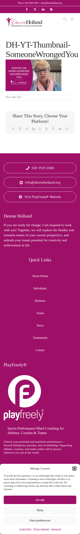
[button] (74, 468)
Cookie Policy (25, 529)
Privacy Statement (41, 529)
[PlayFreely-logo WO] (24, 377)
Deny (40, 510)
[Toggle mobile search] (65, 19)
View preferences (40, 520)
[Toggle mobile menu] (72, 19)
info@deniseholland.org (51, 3)
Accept (40, 499)
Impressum (56, 529)
